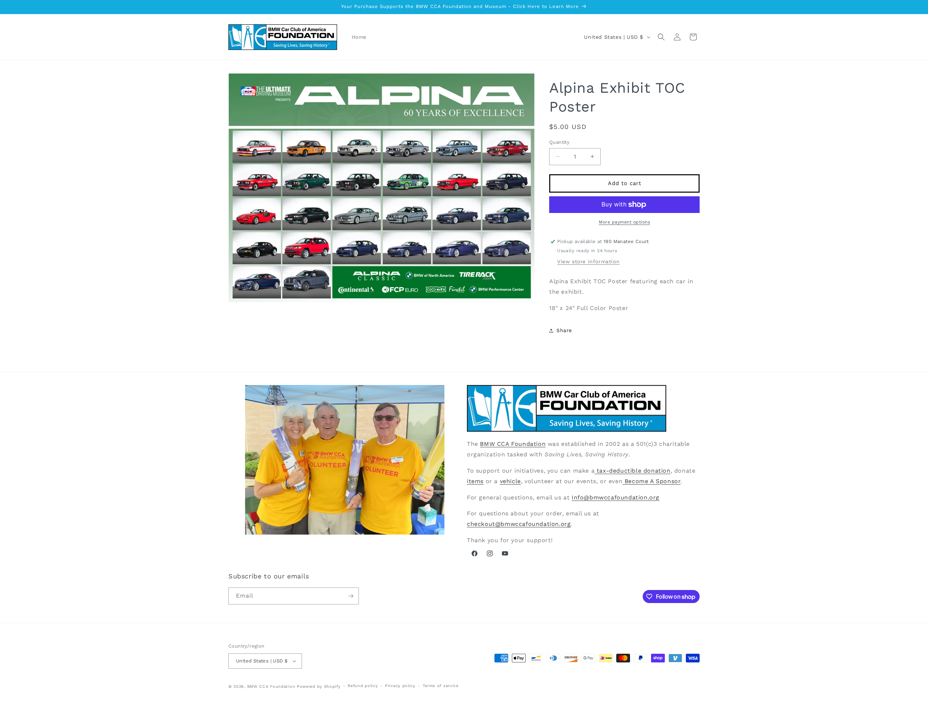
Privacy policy (400, 685)
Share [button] (564, 330)
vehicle (510, 481)
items (475, 481)
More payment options (624, 222)
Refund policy (363, 685)
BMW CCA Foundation (513, 443)
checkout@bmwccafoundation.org (519, 523)
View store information (588, 261)
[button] (661, 37)
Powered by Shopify (319, 686)
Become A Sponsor (651, 481)
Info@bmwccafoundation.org (615, 497)
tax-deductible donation (632, 470)
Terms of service (441, 685)
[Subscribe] (351, 595)
